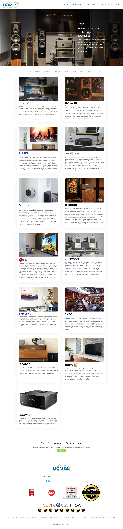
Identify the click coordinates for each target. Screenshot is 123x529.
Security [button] (74, 71)
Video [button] (99, 71)
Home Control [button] (47, 71)
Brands (69, 519)
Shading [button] (82, 71)
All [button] (24, 71)
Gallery (101, 4)
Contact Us (61, 450)
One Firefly (58, 524)
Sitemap (63, 524)
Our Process (23, 517)
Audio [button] (30, 71)
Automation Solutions (40, 519)
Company (15, 517)
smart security (100, 44)
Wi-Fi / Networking (83, 517)
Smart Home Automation (55, 517)
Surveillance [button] (91, 71)
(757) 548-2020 (46, 476)
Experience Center (77, 4)
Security (74, 517)
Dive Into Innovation (82, 51)
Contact (117, 4)
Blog (112, 4)
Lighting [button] (66, 71)
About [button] (68, 4)
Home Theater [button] (58, 71)
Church (57, 519)
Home (64, 4)
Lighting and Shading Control (97, 517)
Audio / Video (67, 517)
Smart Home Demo (111, 517)
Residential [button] (86, 4)
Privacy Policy (68, 524)
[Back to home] (11, 4)
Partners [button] (107, 4)
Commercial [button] (94, 4)
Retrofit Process (32, 517)
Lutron (75, 519)
